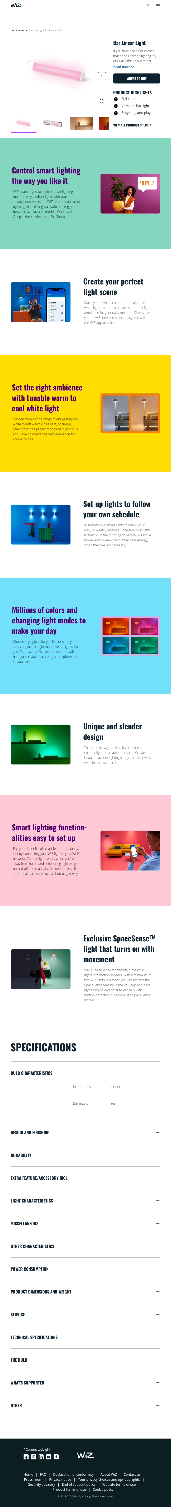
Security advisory (41, 1484)
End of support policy (79, 1484)
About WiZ (109, 1474)
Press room (33, 1479)
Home (28, 1474)
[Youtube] (49, 1457)
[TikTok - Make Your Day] (57, 1457)
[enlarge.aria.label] (101, 101)
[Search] (147, 5)
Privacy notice (60, 1479)
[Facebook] (27, 1457)
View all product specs (130, 125)
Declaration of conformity (73, 1474)
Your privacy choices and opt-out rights (109, 1479)
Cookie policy (103, 1489)
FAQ (43, 1474)
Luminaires (17, 30)
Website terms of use (119, 1484)
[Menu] (157, 5)
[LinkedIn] (42, 1457)
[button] (102, 76)
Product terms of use (69, 1489)
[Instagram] (34, 1457)
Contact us (132, 1474)
